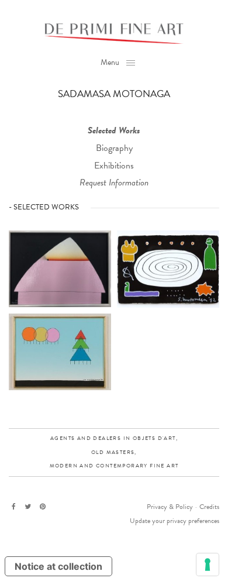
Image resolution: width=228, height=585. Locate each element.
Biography (114, 148)
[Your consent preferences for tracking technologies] (207, 564)
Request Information (114, 183)
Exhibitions (114, 166)
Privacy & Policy (170, 506)
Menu (110, 62)
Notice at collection (58, 566)
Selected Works (114, 130)
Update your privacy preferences (174, 520)
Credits (209, 506)
